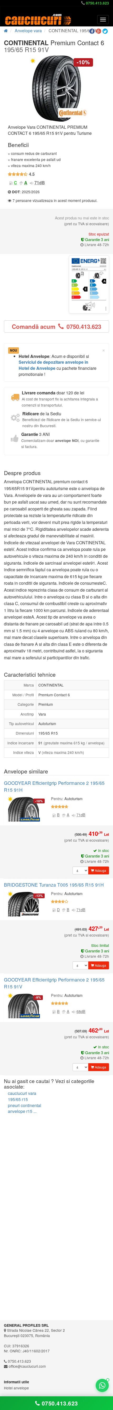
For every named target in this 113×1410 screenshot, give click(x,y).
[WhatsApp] (102, 1385)
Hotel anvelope (16, 1387)
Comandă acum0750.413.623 (56, 326)
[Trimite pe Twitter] (105, 31)
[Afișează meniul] (103, 19)
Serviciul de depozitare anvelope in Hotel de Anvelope (53, 365)
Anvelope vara (28, 30)
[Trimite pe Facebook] (92, 31)
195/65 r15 (18, 1099)
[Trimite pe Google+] (99, 31)
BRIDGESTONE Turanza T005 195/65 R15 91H (54, 884)
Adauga (100, 870)
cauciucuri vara (22, 1093)
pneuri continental (24, 1105)
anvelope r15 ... (22, 1111)
